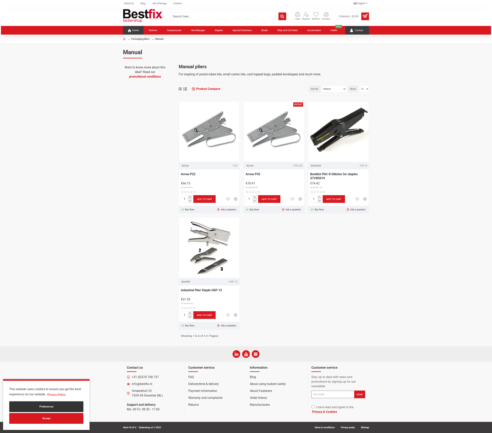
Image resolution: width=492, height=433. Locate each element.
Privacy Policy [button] (56, 394)
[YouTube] (246, 354)
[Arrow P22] (209, 131)
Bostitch (316, 165)
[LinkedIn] (236, 354)
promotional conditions (145, 76)
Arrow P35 (253, 174)
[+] (190, 197)
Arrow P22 (188, 174)
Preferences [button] (46, 406)
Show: (353, 89)
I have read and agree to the (332, 409)
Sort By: (315, 89)
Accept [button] (46, 418)
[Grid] (180, 89)
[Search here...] (282, 16)
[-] (190, 201)
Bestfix (186, 281)
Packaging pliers (140, 38)
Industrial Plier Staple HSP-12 (202, 290)
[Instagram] (255, 354)
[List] (185, 89)
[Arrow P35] (274, 131)
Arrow (185, 165)
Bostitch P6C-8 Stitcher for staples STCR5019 (334, 176)
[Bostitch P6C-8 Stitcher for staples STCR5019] (338, 131)
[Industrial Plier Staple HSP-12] (209, 247)
